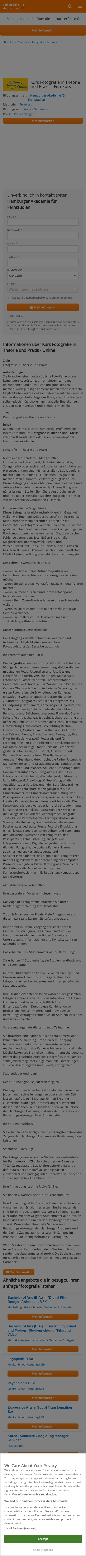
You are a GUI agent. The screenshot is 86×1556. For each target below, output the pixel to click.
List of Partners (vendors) (20, 1528)
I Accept (43, 1539)
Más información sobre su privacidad (34, 1494)
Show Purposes (43, 1550)
